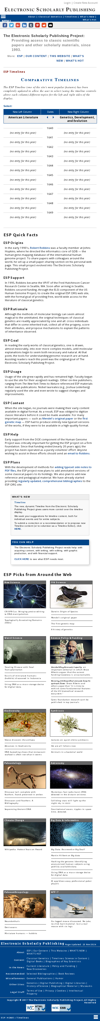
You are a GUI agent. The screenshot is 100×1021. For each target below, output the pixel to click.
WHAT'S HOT (75, 60)
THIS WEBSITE (60, 56)
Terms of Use (35, 990)
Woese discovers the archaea (20, 740)
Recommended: (16, 973)
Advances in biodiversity (18, 746)
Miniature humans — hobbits (21, 933)
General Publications (40, 978)
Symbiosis (57, 711)
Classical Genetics (50, 16)
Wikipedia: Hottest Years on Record (23, 849)
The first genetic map (62, 624)
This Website (59, 950)
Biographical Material (64, 986)
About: (21, 952)
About (32, 16)
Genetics (32, 982)
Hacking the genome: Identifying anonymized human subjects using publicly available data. (70, 864)
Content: (19, 959)
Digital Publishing (51, 982)
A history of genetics (62, 630)
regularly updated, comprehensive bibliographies (50, 481)
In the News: (17, 967)
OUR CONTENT (36, 56)
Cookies (62, 990)
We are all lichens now (63, 746)
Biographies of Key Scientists (63, 961)
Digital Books (35, 961)
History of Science (38, 986)
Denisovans (11, 927)
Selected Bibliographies (41, 973)
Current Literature (38, 966)
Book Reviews (66, 973)
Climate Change (14, 820)
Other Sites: (17, 984)
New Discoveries (37, 969)
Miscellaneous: (16, 978)
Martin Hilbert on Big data (65, 856)
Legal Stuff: (17, 992)
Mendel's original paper (58, 418)
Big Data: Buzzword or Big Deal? (68, 849)
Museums (86, 986)
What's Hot (90, 19)
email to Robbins (79, 453)
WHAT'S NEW (78, 950)
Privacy (50, 990)
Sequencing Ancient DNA (18, 809)
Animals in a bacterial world (67, 752)
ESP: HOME (7, 1017)
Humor (59, 978)
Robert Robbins (40, 247)
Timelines (71, 16)
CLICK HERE (22, 559)
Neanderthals (12, 921)
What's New (87, 16)
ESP (20, 56)
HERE (17, 529)
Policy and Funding (64, 966)
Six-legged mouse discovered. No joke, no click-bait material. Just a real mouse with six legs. (71, 924)
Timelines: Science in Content (70, 958)
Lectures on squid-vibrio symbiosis (70, 740)
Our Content (41, 950)
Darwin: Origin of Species (64, 612)
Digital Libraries (75, 982)
